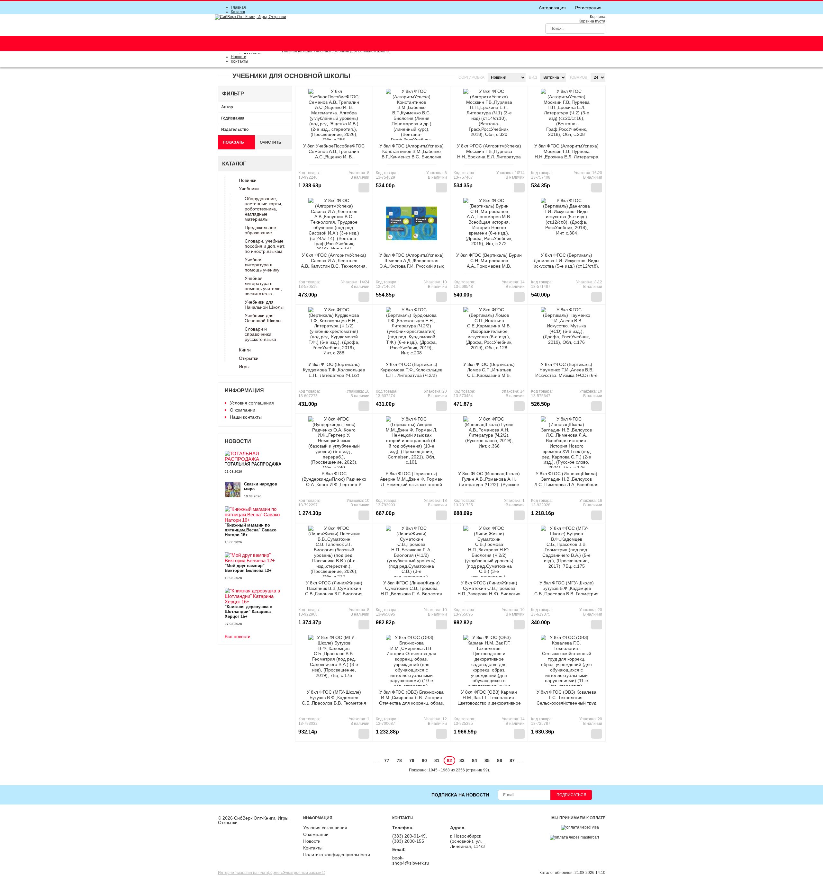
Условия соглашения (252, 402)
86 (499, 760)
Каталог (238, 12)
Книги (245, 349)
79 (411, 760)
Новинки (248, 180)
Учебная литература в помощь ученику (262, 264)
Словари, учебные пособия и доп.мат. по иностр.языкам (265, 246)
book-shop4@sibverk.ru (410, 860)
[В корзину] (363, 187)
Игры (244, 366)
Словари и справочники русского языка (260, 334)
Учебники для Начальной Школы (264, 304)
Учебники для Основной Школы (263, 318)
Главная (238, 7)
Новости (238, 57)
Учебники (249, 188)
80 (424, 760)
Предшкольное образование (260, 230)
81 (436, 760)
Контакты (239, 61)
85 (487, 760)
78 (399, 760)
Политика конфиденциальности (336, 854)
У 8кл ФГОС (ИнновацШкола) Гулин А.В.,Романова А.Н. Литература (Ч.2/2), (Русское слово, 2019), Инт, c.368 (489, 481)
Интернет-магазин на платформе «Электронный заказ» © (271, 872)
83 (462, 760)
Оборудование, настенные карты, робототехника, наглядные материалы (263, 209)
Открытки (248, 358)
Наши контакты (246, 417)
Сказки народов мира (260, 486)
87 (512, 760)
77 (386, 760)
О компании (242, 410)
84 (474, 760)
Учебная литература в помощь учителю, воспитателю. (263, 286)
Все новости (237, 637)
